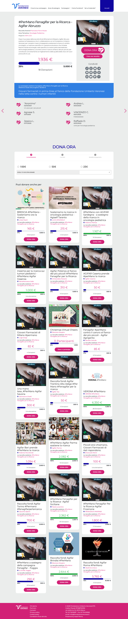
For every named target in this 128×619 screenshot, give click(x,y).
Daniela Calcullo (90, 340)
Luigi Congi (23, 338)
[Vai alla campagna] (31, 198)
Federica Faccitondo (26, 453)
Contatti (33, 610)
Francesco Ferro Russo (39, 30)
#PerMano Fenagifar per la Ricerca (55, 86)
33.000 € (43, 87)
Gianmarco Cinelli (25, 396)
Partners (33, 608)
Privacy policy (35, 612)
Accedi (106, 8)
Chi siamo (33, 606)
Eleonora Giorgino (58, 332)
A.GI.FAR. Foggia (25, 570)
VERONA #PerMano (92, 394)
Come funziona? (77, 8)
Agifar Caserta (90, 279)
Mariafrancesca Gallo (26, 281)
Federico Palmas (91, 222)
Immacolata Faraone (59, 279)
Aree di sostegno (54, 8)
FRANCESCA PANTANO (93, 511)
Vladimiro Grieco (91, 568)
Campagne (65, 8)
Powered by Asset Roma (74, 616)
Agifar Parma (57, 448)
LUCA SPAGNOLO (58, 220)
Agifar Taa (55, 392)
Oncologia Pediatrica (37, 33)
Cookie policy (34, 614)
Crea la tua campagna (38, 8)
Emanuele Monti (91, 453)
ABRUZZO (28, 35)
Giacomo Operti (24, 511)
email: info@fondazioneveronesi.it (77, 614)
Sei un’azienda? (90, 8)
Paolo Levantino (57, 507)
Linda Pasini (23, 220)
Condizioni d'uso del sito (38, 616)
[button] (2, 111)
